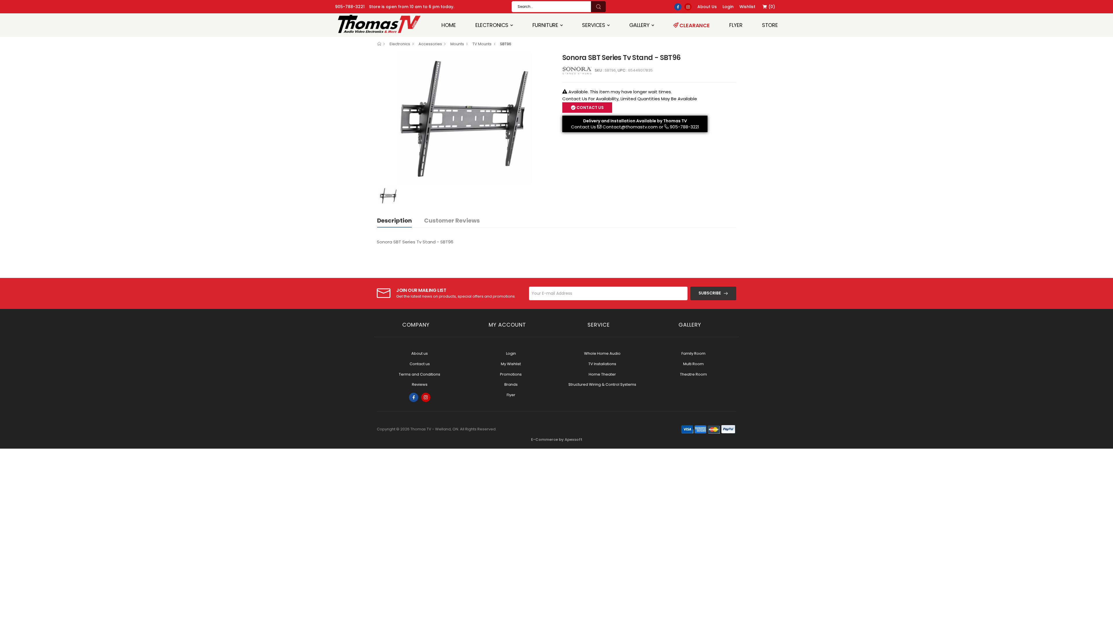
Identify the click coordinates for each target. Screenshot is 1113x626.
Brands (511, 384)
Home (448, 25)
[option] (465, 118)
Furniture (545, 25)
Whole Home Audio (602, 353)
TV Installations (602, 364)
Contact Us (583, 127)
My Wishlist (511, 364)
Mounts (457, 44)
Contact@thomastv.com (630, 127)
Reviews (420, 384)
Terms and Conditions (419, 374)
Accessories (430, 44)
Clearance (694, 25)
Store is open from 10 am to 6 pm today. (411, 7)
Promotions (511, 374)
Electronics (491, 25)
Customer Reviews (452, 220)
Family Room (693, 353)
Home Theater (602, 374)
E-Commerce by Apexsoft (556, 439)
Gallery (639, 25)
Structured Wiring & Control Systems (602, 384)
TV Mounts (482, 44)
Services (593, 25)
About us (419, 353)
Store (770, 25)
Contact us (420, 364)
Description (394, 220)
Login (511, 353)
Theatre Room (693, 374)
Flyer (735, 25)
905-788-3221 (350, 7)
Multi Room (693, 364)
